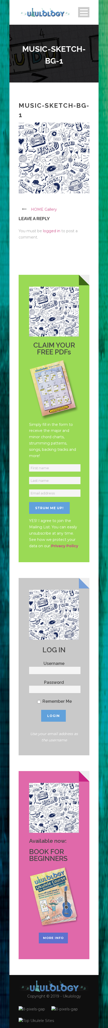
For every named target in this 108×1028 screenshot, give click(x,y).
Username (54, 663)
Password (54, 682)
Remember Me (56, 701)
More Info (53, 938)
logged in (51, 231)
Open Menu (83, 12)
